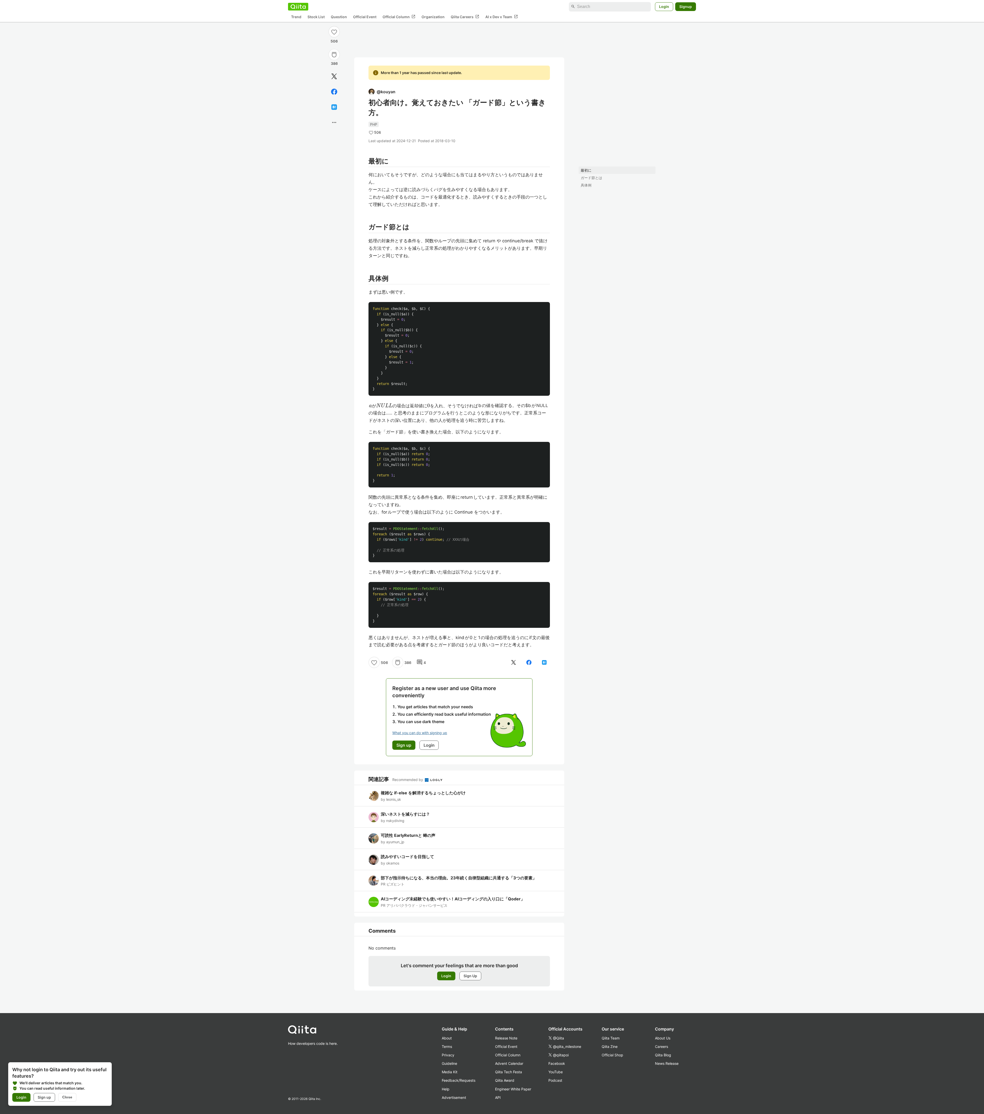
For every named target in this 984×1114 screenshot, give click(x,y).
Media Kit (449, 1072)
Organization (433, 17)
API (498, 1097)
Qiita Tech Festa (508, 1072)
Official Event (364, 17)
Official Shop (612, 1055)
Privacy (448, 1055)
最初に (586, 170)
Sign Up (470, 976)
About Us (662, 1038)
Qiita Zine (610, 1046)
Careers (661, 1046)
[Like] (334, 31)
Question (339, 17)
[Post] (334, 76)
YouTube (555, 1072)
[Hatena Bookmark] (334, 107)
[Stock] (334, 54)
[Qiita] (298, 7)
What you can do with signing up (419, 733)
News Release (667, 1063)
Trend (296, 17)
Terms (447, 1046)
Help (445, 1089)
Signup (685, 6)
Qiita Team (611, 1038)
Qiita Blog (663, 1055)
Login (664, 6)
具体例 (586, 185)
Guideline (449, 1063)
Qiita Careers (465, 16)
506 (334, 41)
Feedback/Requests (458, 1080)
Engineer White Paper (513, 1089)
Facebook (556, 1063)
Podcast (555, 1080)
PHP (373, 124)
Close (67, 1097)
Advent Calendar (509, 1063)
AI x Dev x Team (501, 16)
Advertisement (454, 1097)
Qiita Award (504, 1080)
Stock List (316, 17)
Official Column (399, 16)
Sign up (44, 1097)
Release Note (506, 1038)
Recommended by (408, 779)
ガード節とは (591, 177)
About (447, 1038)
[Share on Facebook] (334, 91)
